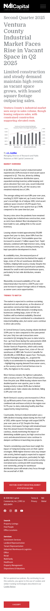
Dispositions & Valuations (14, 568)
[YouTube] (21, 510)
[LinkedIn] (16, 510)
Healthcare (8, 562)
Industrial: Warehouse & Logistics (17, 549)
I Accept (17, 605)
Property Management (13, 565)
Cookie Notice (9, 586)
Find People (9, 527)
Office (6, 552)
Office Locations (10, 530)
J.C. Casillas (11, 153)
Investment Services (12, 539)
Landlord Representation (14, 543)
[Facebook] (5, 510)
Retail (6, 555)
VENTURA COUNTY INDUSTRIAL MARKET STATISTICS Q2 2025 (25, 486)
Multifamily (8, 559)
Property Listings (11, 523)
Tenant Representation (13, 546)
